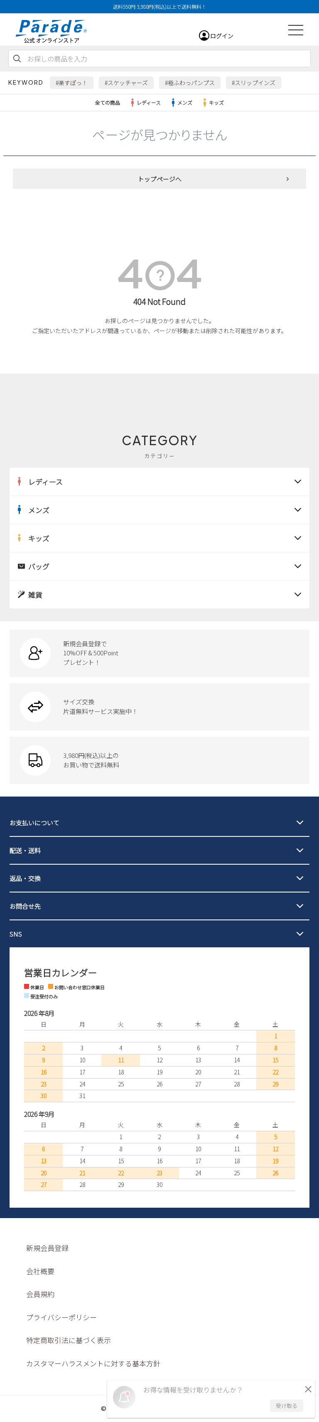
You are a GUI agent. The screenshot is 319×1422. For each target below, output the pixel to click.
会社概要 (40, 1271)
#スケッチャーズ (126, 82)
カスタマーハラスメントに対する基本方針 (93, 1363)
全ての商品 (107, 102)
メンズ (184, 102)
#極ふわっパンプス (190, 82)
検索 (17, 58)
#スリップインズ (253, 82)
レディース (149, 102)
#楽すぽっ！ (72, 82)
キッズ (216, 102)
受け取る (286, 1406)
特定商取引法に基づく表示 (68, 1340)
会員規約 (40, 1294)
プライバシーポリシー (61, 1317)
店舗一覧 (49, 364)
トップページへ (160, 178)
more (159, 653)
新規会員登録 (47, 1248)
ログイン (221, 36)
